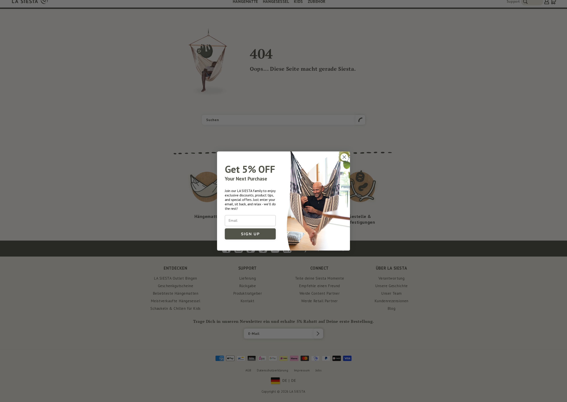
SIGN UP (250, 234)
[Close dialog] (344, 157)
